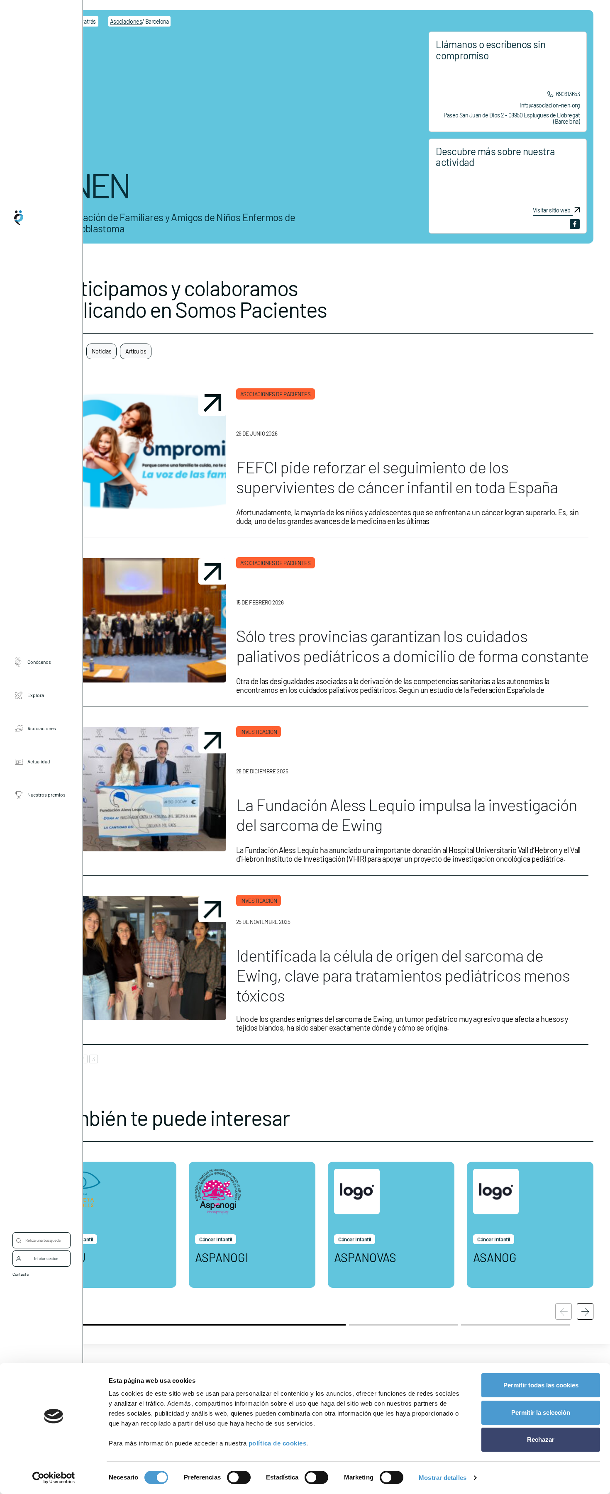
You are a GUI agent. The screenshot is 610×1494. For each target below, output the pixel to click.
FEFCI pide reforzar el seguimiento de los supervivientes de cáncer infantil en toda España (397, 477)
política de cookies (278, 1443)
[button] (585, 1311)
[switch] (239, 1477)
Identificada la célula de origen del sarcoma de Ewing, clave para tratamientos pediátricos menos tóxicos (403, 975)
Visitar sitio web (551, 210)
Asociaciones (41, 728)
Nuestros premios (46, 795)
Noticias (101, 351)
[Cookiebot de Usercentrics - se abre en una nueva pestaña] (53, 1478)
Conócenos (39, 662)
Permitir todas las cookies (540, 1385)
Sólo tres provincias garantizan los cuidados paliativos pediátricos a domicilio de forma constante (412, 645)
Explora (35, 695)
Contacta (20, 1274)
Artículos (135, 351)
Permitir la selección (540, 1412)
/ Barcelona (139, 21)
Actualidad (38, 762)
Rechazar (540, 1439)
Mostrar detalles (442, 1477)
